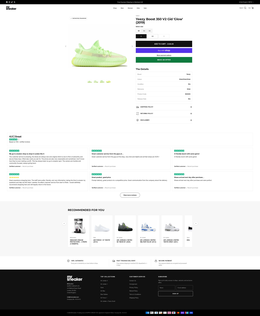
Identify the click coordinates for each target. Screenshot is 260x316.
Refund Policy (133, 291)
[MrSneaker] (11, 8)
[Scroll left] (64, 223)
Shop (115, 8)
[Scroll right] (196, 223)
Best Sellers (104, 294)
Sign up (176, 294)
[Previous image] (65, 46)
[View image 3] (102, 81)
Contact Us (132, 281)
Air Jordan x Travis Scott (108, 301)
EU (144, 31)
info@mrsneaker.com (73, 297)
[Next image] (132, 46)
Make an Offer (164, 60)
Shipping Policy (134, 298)
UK (139, 31)
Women (130, 8)
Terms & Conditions (135, 294)
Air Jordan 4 (104, 281)
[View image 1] (89, 81)
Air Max (103, 291)
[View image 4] (108, 81)
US (149, 31)
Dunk (102, 287)
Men (122, 8)
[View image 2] (96, 81)
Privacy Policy (133, 287)
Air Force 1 (104, 298)
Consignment (133, 284)
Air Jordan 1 (104, 284)
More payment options (164, 55)
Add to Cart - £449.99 (164, 44)
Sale (145, 8)
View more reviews (130, 195)
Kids (138, 8)
